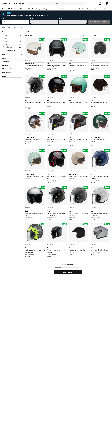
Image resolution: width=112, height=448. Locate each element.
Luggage (89, 9)
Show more (67, 272)
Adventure (73, 9)
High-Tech (30, 9)
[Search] (29, 3)
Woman (22, 9)
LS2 (48, 137)
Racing (38, 9)
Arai (26, 100)
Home (3, 27)
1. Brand (4, 19)
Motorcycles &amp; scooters (50, 9)
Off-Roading (64, 9)
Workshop (82, 9)
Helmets (10, 9)
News (3, 9)
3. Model (61, 19)
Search (56, 3)
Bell (48, 64)
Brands (106, 9)
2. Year (32, 19)
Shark (49, 248)
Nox (70, 64)
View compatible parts (99, 22)
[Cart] (107, 3)
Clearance (98, 9)
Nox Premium (29, 64)
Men (16, 9)
